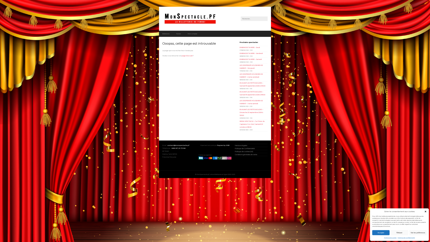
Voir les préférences (418, 233)
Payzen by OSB (223, 145)
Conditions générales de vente (246, 154)
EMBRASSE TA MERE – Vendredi (251, 53)
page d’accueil (187, 56)
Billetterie (166, 34)
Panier (178, 34)
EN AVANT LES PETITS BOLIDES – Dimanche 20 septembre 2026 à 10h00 (251, 112)
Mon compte (192, 34)
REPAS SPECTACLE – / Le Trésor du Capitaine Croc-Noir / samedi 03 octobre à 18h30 (252, 124)
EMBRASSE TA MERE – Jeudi (250, 47)
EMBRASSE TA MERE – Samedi (251, 59)
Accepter (381, 233)
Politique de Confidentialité (406, 238)
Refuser (399, 233)
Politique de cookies (390, 238)
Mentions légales (241, 145)
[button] (425, 211)
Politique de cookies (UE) (244, 151)
